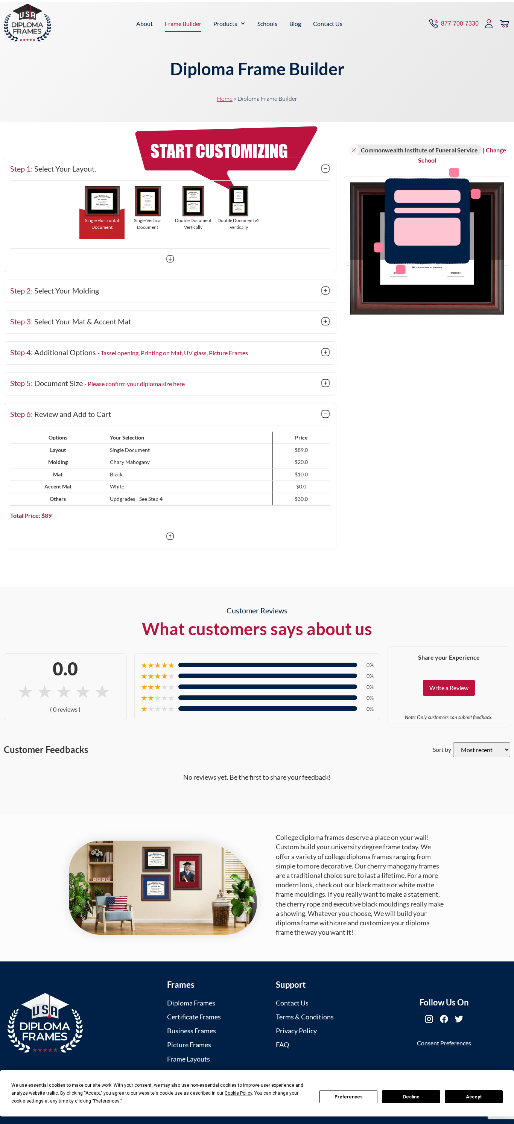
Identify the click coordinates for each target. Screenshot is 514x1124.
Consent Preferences (444, 1042)
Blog (295, 23)
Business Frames (191, 1031)
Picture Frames (189, 1044)
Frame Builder (183, 23)
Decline (411, 1097)
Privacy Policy (296, 1031)
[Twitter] (459, 1019)
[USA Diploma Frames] (45, 1023)
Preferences (349, 1097)
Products (225, 23)
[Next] (170, 260)
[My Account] (488, 23)
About (144, 23)
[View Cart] (504, 23)
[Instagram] (428, 1019)
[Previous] (170, 537)
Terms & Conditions (305, 1017)
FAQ (282, 1044)
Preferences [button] (107, 1101)
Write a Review (448, 687)
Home (225, 98)
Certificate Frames (194, 1017)
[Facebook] (444, 1019)
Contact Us (327, 23)
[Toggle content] (325, 169)
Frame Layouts (188, 1059)
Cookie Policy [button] (238, 1093)
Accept (474, 1097)
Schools (267, 23)
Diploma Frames (191, 1003)
